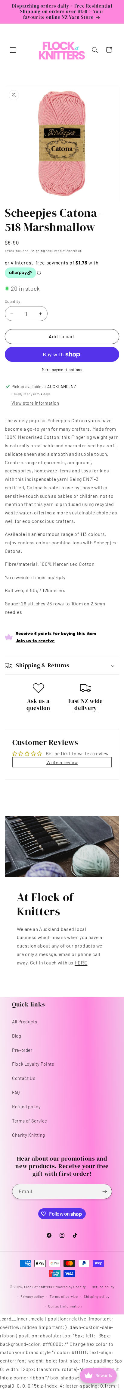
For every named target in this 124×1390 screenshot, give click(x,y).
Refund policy (26, 1106)
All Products (24, 1021)
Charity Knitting (28, 1135)
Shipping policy (96, 1296)
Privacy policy (32, 1296)
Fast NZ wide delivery (85, 704)
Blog (16, 1035)
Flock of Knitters (38, 1287)
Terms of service (64, 1296)
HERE (81, 962)
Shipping (38, 251)
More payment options (62, 369)
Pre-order (22, 1050)
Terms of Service (29, 1120)
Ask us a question (38, 704)
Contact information (65, 1306)
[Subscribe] (105, 1191)
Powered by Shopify (69, 1287)
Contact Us (23, 1078)
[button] (13, 50)
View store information (35, 403)
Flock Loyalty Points (33, 1064)
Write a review (62, 762)
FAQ (16, 1092)
